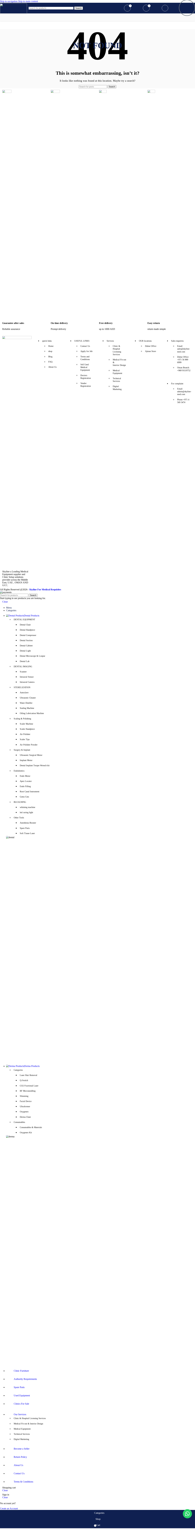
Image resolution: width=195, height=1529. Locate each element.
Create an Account (9, 1508)
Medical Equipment (22, 1429)
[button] (187, 1513)
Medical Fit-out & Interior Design (28, 1424)
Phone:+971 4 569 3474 (183, 401)
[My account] (118, 8)
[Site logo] (13, 13)
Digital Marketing (21, 1439)
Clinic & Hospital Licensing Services (30, 1418)
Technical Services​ (22, 1434)
